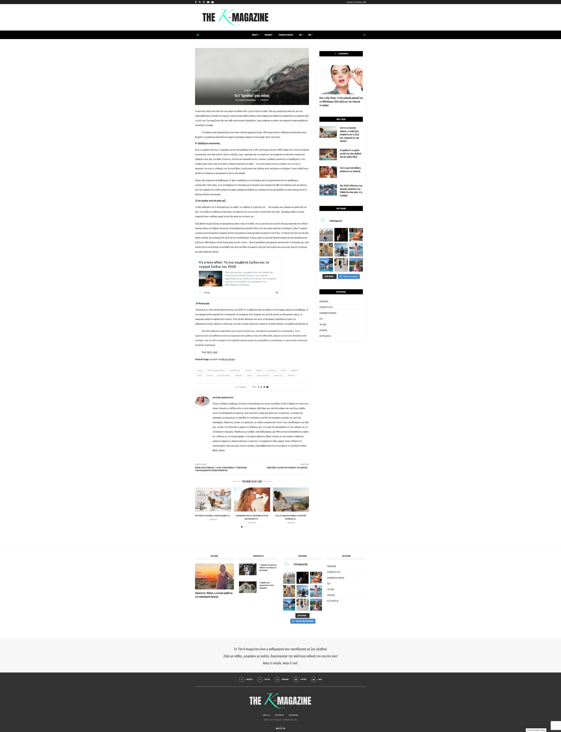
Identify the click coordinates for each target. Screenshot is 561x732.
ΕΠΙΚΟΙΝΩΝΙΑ (293, 715)
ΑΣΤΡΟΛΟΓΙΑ (325, 336)
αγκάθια (200, 370)
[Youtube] (208, 2)
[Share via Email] (267, 387)
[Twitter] (199, 2)
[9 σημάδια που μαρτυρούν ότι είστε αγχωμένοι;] (248, 587)
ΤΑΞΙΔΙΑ (322, 324)
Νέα (309, 35)
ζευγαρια (209, 376)
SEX (321, 318)
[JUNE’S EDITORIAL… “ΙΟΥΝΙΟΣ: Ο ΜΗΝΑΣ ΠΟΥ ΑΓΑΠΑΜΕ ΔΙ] (316, 605)
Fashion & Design (286, 35)
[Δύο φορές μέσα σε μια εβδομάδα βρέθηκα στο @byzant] (326, 250)
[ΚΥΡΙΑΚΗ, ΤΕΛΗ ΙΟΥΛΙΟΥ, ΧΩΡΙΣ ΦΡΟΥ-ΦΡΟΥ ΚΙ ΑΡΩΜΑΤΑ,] (316, 578)
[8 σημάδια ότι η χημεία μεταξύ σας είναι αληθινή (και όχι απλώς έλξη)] (328, 154)
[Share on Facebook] (258, 387)
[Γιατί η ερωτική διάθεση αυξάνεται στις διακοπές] (328, 172)
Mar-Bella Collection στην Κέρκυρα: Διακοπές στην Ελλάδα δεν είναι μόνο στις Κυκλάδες (351, 190)
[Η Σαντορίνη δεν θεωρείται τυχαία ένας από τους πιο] (341, 250)
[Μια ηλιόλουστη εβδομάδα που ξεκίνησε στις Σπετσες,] (341, 265)
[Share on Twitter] (261, 387)
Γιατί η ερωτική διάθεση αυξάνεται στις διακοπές (350, 169)
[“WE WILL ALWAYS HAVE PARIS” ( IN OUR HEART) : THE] (289, 578)
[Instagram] (204, 2)
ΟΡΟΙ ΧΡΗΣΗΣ (279, 715)
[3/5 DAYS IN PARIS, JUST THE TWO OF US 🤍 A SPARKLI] (303, 578)
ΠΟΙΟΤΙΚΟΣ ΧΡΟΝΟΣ (223, 376)
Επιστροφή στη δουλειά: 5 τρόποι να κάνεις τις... (213, 516)
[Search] (364, 35)
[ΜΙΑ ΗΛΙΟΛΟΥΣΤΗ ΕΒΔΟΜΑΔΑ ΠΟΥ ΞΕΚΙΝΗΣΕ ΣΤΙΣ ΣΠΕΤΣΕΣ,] (303, 605)
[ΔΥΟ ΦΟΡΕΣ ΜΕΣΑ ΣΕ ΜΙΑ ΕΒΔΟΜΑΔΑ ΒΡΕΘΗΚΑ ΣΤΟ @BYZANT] (289, 591)
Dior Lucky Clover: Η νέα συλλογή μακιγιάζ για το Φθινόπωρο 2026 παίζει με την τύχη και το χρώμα (341, 101)
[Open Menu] (198, 35)
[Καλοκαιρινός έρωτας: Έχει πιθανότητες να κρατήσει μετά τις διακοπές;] (252, 499)
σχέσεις (249, 376)
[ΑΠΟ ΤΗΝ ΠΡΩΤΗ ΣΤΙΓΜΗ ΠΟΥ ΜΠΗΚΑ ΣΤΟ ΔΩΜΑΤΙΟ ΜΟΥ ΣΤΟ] (316, 591)
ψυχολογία (291, 376)
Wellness (268, 35)
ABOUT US (266, 715)
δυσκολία (248, 370)
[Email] (212, 2)
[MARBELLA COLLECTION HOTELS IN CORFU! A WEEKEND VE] (289, 605)
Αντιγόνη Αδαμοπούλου (247, 100)
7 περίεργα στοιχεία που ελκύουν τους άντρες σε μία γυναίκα (268, 567)
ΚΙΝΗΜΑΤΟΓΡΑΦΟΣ (328, 313)
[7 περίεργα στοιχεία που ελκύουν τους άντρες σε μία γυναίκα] (248, 569)
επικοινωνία (271, 370)
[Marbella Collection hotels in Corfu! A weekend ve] (326, 265)
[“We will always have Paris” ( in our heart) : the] (326, 235)
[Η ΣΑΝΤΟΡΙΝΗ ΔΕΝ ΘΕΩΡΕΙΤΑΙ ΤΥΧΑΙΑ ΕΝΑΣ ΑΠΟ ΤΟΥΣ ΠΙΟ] (303, 591)
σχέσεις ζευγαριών (263, 376)
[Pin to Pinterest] (264, 387)
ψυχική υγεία (278, 376)
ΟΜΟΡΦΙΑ (323, 301)
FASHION (323, 330)
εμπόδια (259, 370)
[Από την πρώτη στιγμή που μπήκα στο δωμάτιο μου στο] (356, 250)
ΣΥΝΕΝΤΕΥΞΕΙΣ (326, 307)
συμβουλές (238, 376)
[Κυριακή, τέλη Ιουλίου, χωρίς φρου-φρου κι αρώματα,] (356, 235)
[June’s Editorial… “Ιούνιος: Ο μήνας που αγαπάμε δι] (356, 265)
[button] (198, 507)
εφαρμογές (294, 370)
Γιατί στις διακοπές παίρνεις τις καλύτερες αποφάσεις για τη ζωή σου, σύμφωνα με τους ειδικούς (349, 134)
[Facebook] (196, 2)
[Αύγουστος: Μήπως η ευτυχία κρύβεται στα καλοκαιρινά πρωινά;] (214, 576)
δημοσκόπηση (235, 370)
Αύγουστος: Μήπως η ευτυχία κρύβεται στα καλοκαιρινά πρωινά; (213, 594)
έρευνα (283, 370)
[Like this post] (255, 387)
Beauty (255, 35)
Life (300, 35)
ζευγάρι (199, 376)
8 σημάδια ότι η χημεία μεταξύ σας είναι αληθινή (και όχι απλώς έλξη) (350, 153)
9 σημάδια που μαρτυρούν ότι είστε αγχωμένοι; (266, 585)
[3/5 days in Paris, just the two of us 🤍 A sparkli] (341, 235)
